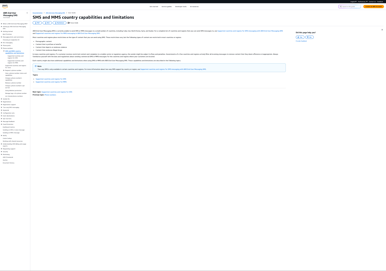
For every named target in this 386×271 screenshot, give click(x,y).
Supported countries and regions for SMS (51, 79)
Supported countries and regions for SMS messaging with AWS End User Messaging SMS (250, 31)
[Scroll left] (148, 6)
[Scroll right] (200, 6)
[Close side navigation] (27, 12)
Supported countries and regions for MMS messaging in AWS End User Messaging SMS (68, 33)
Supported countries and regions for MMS (51, 82)
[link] (72, 13)
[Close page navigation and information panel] (382, 29)
